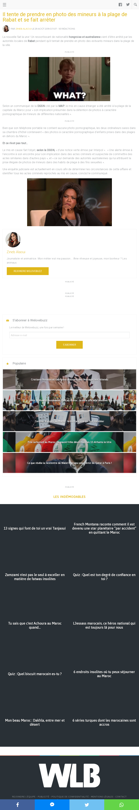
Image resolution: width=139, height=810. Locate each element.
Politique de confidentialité (70, 796)
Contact (121, 796)
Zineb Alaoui (23, 28)
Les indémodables (69, 496)
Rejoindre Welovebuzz (28, 271)
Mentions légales (102, 796)
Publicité (43, 796)
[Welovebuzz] (15, 4)
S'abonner (69, 344)
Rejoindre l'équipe (24, 796)
